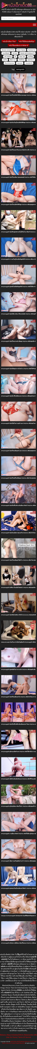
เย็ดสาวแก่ (13, 60)
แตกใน (5, 60)
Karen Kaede (21, 50)
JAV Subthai (8, 56)
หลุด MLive (30, 60)
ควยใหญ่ (30, 56)
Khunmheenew (9, 63)
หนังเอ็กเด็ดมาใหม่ (9, 42)
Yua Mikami (5, 53)
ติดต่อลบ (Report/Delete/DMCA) (12, 1035)
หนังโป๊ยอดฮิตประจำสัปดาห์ (18, 45)
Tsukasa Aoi (31, 50)
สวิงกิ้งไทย (21, 60)
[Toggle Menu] (34, 25)
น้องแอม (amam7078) (8, 50)
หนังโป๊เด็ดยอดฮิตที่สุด (26, 42)
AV (15, 56)
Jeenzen (19, 63)
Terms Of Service (24, 1037)
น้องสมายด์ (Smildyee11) (27, 53)
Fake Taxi (22, 56)
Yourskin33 (28, 63)
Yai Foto (14, 53)
